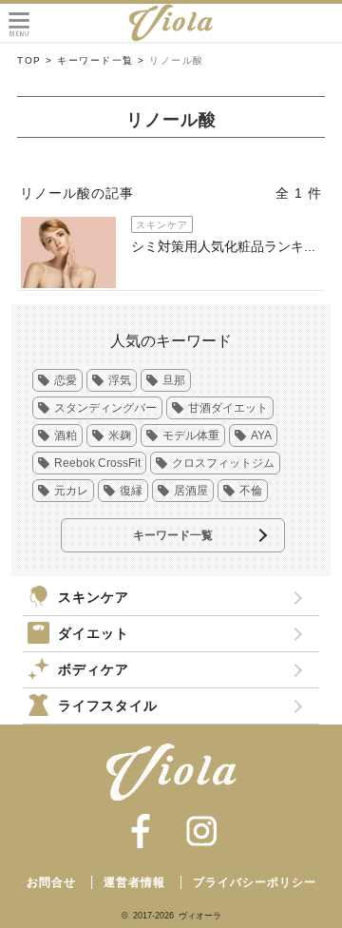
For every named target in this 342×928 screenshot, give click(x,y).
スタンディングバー (105, 408)
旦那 (173, 380)
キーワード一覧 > (101, 60)
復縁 (131, 490)
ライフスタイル (108, 705)
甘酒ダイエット (228, 408)
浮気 (119, 380)
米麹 (119, 435)
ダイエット (93, 633)
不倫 (250, 490)
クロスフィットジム (223, 463)
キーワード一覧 (173, 535)
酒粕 (65, 435)
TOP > (35, 60)
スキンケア (93, 597)
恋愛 (65, 380)
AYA (261, 435)
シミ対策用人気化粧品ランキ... (223, 246)
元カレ (71, 490)
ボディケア (93, 669)
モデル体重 (190, 435)
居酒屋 (191, 490)
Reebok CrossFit (97, 463)
